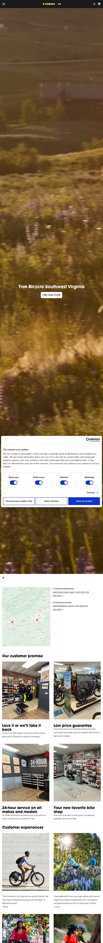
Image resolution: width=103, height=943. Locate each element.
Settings (91, 492)
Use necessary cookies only (19, 501)
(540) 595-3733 (81, 606)
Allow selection (51, 501)
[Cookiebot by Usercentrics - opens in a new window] (88, 440)
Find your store (51, 295)
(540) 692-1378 (82, 592)
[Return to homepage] (3, 577)
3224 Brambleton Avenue (63, 606)
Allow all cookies (84, 501)
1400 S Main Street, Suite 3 (64, 592)
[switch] (39, 483)
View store (57, 595)
